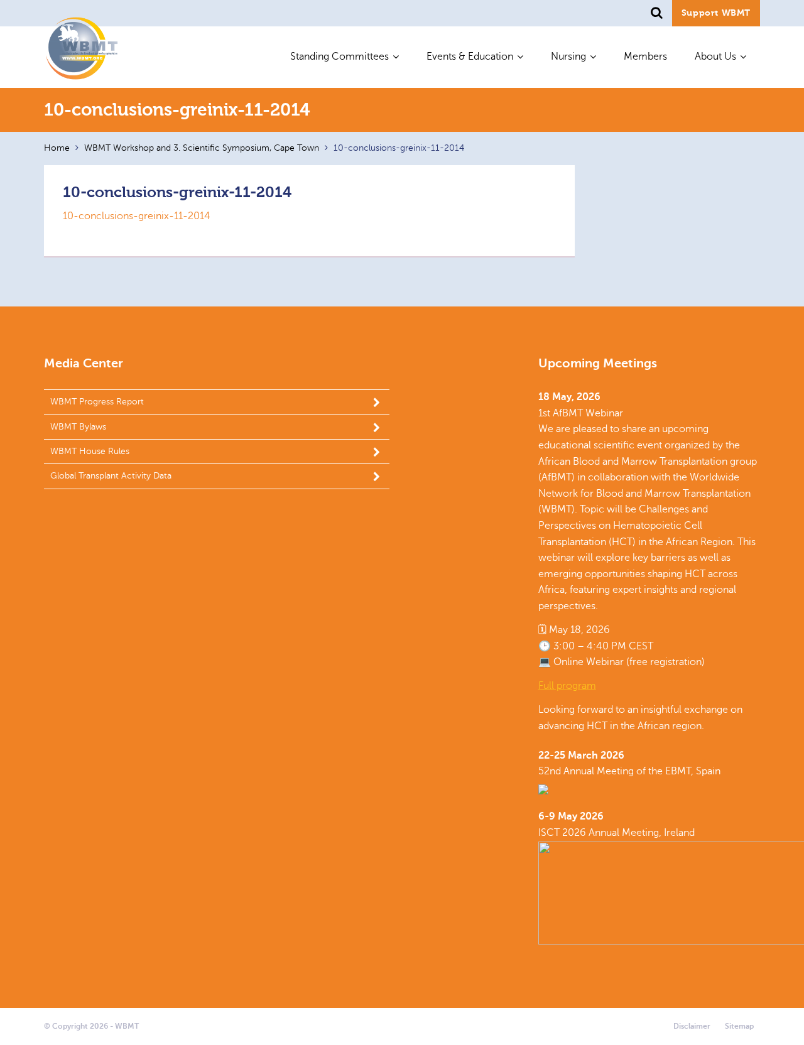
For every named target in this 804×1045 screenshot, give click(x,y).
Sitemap (739, 1026)
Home (57, 148)
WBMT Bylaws (78, 426)
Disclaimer (691, 1026)
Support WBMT (716, 13)
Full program (567, 685)
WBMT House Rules (89, 451)
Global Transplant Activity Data (110, 475)
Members (645, 56)
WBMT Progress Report (97, 401)
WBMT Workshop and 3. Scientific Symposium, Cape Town (201, 148)
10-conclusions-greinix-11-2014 (136, 216)
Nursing (568, 56)
